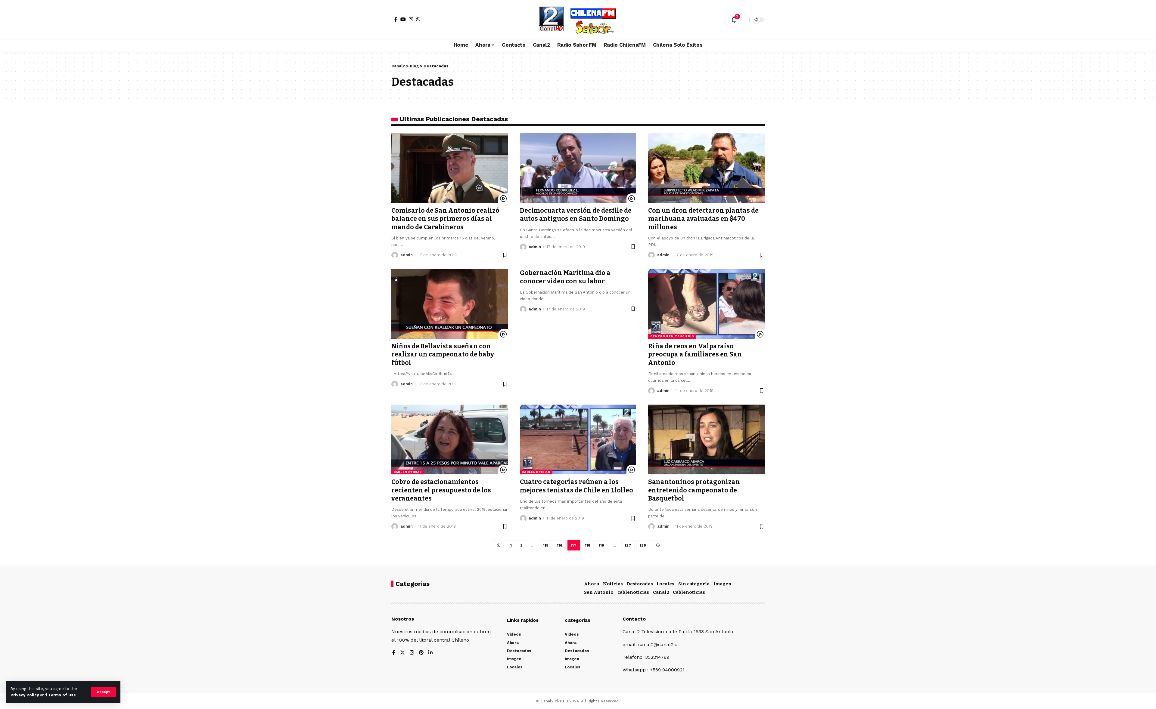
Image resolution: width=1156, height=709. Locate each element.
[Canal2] (578, 20)
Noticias (613, 584)
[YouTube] (403, 19)
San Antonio (599, 592)
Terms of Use (62, 695)
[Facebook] (396, 19)
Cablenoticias (689, 592)
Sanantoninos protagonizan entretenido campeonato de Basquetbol (694, 490)
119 (601, 545)
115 (545, 545)
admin (406, 255)
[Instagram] (411, 19)
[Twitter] (402, 653)
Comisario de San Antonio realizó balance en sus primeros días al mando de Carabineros (445, 219)
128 (643, 545)
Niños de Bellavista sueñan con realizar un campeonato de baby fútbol (442, 354)
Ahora (591, 584)
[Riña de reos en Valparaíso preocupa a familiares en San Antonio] (706, 304)
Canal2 (661, 592)
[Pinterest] (421, 653)
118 (587, 545)
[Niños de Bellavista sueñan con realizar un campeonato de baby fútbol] (449, 304)
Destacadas (640, 584)
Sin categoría (694, 584)
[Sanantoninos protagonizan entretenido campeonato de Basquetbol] (706, 439)
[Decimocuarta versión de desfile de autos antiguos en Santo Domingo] (578, 168)
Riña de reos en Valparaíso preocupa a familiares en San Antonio (695, 354)
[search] (743, 20)
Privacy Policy (25, 695)
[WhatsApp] (418, 19)
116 (559, 545)
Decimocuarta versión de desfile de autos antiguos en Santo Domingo (576, 215)
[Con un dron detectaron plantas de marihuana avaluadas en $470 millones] (706, 168)
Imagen (722, 584)
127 (628, 545)
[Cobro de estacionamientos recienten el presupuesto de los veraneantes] (449, 439)
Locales (665, 584)
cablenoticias (407, 471)
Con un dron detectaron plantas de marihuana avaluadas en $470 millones (703, 219)
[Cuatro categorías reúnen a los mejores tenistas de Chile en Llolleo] (578, 439)
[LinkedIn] (430, 653)
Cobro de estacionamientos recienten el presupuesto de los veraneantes (441, 490)
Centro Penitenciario (672, 336)
